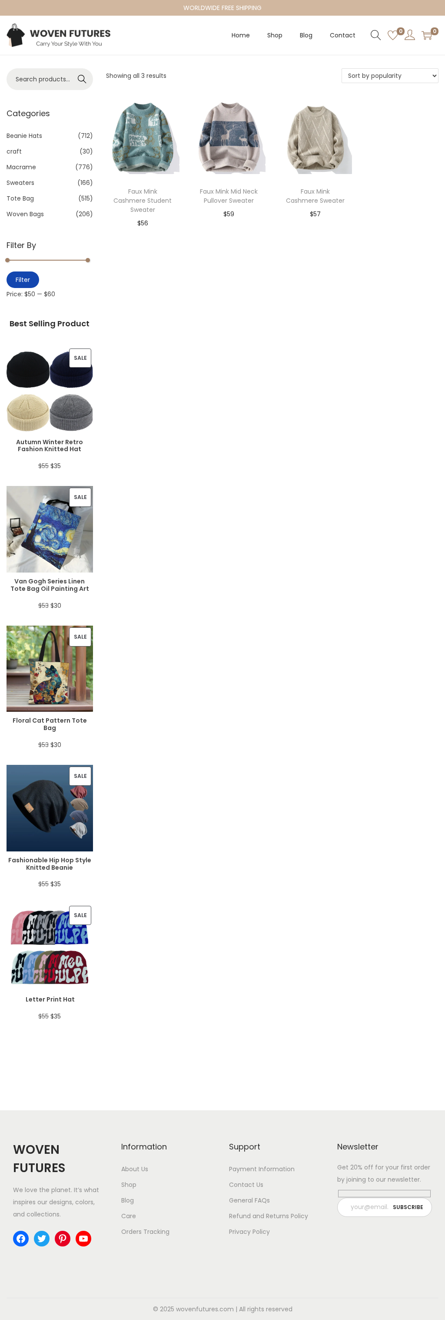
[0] (393, 35)
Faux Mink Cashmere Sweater (315, 196)
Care (128, 1216)
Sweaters (20, 182)
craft (14, 151)
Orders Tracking (145, 1231)
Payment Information (262, 1169)
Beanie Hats (24, 135)
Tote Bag (20, 198)
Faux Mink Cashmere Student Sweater (142, 200)
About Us (134, 1169)
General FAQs (249, 1200)
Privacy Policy (249, 1231)
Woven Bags (25, 214)
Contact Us (246, 1184)
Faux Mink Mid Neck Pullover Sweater (229, 196)
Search (82, 79)
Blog (127, 1200)
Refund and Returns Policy (268, 1216)
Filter (23, 279)
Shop (128, 1184)
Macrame (21, 167)
